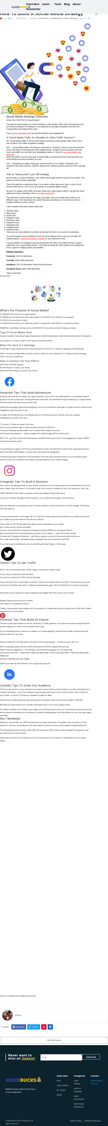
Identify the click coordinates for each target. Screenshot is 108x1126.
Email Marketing (56, 18)
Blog (67, 4)
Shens (9, 18)
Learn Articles (62, 1085)
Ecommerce (44, 18)
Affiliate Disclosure (93, 1121)
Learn (45, 4)
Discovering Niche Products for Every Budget (25, 892)
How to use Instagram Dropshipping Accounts (25, 974)
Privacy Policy (77, 1121)
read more (6, 822)
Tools (57, 4)
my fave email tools (46, 193)
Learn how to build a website (33, 239)
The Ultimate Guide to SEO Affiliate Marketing (25, 810)
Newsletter (33, 9)
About (77, 4)
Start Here (32, 4)
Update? (28, 1058)
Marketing (74, 18)
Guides (66, 18)
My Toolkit (61, 1090)
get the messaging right (21, 133)
